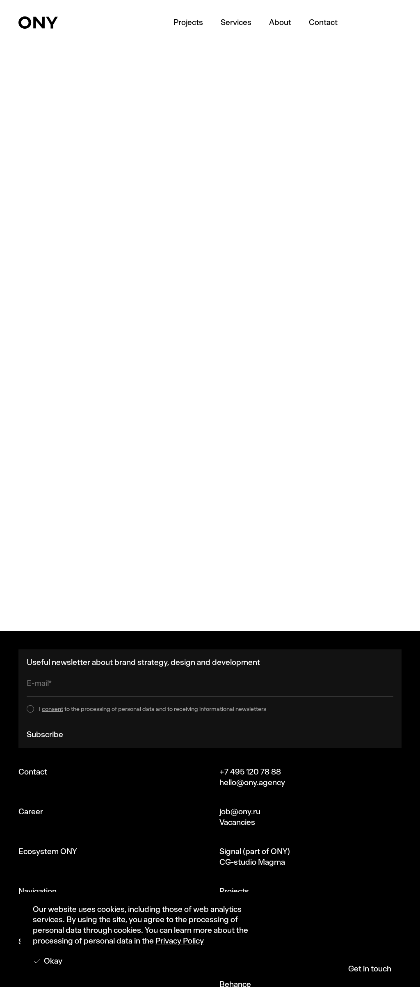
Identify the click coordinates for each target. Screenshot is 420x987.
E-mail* (39, 683)
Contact (323, 22)
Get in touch (369, 968)
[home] (38, 22)
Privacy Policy (179, 941)
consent (52, 709)
